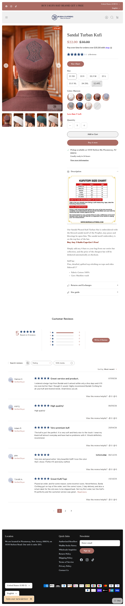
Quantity (71, 120)
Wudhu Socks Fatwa (67, 546)
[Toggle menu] (7, 17)
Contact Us (64, 570)
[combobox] (41, 363)
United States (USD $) (109, 4)
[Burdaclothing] (62, 17)
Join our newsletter (17, 598)
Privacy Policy (65, 566)
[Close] (31, 599)
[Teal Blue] (79, 106)
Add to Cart (93, 134)
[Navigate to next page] (71, 511)
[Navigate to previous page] (53, 511)
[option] (32, 68)
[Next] (89, 6)
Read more (82, 492)
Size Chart (75, 64)
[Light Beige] (88, 106)
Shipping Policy (66, 558)
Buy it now (93, 143)
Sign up (87, 551)
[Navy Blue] (106, 97)
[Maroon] (79, 97)
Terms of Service (66, 562)
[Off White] (71, 97)
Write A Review (100, 340)
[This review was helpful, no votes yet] (110, 396)
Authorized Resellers (68, 542)
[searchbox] (16, 363)
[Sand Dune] (97, 97)
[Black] (71, 106)
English (115, 8)
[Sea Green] (88, 97)
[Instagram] (11, 6)
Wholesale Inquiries (68, 550)
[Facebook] (6, 6)
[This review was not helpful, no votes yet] (114, 396)
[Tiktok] (16, 6)
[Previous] (35, 6)
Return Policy (65, 554)
